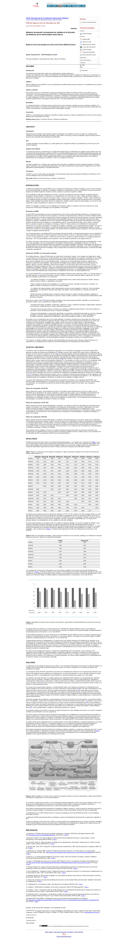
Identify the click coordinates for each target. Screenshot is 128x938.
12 (56, 352)
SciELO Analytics (87, 33)
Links (66, 835)
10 (39, 273)
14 (41, 682)
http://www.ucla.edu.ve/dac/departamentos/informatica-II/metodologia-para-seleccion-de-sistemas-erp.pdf (59, 862)
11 (43, 299)
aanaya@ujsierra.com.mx (92, 912)
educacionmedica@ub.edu (64, 936)
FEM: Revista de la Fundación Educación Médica (47, 18)
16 (31, 707)
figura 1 (37, 572)
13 (62, 359)
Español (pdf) (86, 39)
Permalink (85, 70)
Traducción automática (88, 52)
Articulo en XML (86, 42)
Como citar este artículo (89, 47)
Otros (83, 65)
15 (79, 690)
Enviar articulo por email (89, 55)
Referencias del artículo (88, 44)
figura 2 (97, 731)
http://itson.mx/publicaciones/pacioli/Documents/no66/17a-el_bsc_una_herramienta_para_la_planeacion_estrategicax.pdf (64, 900)
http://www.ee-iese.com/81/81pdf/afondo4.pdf (42, 835)
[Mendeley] (81, 65)
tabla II (49, 529)
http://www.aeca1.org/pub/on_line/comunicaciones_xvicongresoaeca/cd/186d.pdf (69, 852)
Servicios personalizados (89, 22)
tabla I (94, 442)
